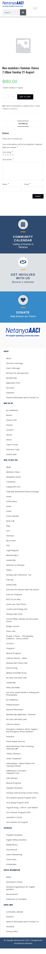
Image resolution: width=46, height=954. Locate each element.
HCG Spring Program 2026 (17, 802)
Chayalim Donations (14, 788)
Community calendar (14, 912)
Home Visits (11, 859)
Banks (8, 877)
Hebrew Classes (13, 724)
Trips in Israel (12, 444)
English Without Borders (16, 840)
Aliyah (8, 467)
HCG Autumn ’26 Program (17, 822)
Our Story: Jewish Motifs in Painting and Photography (22, 693)
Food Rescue (11, 849)
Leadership (11, 560)
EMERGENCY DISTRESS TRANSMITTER (16, 771)
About (8, 358)
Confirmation (11, 501)
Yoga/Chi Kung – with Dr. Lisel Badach (22, 807)
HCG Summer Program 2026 (18, 812)
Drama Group (12, 668)
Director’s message (14, 363)
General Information (14, 709)
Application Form (13, 383)
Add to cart (25, 97)
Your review (7, 159)
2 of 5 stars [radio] (5, 155)
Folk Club (9, 579)
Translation (11, 481)
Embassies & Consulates (16, 899)
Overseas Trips (12, 449)
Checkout (10, 535)
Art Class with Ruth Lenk (16, 677)
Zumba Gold (11, 454)
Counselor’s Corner (14, 817)
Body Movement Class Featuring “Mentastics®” (20, 747)
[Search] (23, 12)
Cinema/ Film (11, 420)
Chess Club (10, 631)
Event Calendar (12, 516)
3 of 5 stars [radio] (8, 155)
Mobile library (12, 844)
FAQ (8, 545)
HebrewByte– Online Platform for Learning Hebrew (20, 764)
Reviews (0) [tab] (23, 124)
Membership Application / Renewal (20, 714)
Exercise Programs (14, 594)
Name (5, 184)
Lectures (10, 430)
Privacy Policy (12, 931)
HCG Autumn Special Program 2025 (21, 797)
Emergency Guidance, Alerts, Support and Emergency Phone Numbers (22, 730)
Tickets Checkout (13, 753)
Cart (8, 530)
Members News (13, 472)
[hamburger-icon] (35, 8)
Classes (9, 425)
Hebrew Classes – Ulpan (16, 658)
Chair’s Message (13, 368)
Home (8, 496)
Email (27, 184)
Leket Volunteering (14, 854)
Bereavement (12, 894)
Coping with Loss (13, 486)
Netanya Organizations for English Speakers (20, 888)
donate (23, 312)
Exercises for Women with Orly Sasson (22, 589)
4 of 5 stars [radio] (10, 155)
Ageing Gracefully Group (16, 673)
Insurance (10, 736)
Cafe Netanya (12, 778)
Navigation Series (13, 477)
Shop (8, 526)
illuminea (28, 943)
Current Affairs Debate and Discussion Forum (22, 620)
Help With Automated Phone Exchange (22, 491)
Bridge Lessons (12, 626)
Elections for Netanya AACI (17, 373)
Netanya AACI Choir (14, 614)
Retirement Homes (14, 882)
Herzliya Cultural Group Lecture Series (22, 793)
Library (9, 434)
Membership (11, 378)
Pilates (9, 570)
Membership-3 (12, 555)
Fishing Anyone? (13, 704)
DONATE (10, 916)
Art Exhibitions (12, 410)
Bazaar (9, 415)
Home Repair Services (15, 741)
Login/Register (12, 550)
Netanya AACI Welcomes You (18, 575)
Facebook (10, 926)
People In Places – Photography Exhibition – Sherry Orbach (19, 637)
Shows (9, 439)
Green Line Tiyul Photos (16, 604)
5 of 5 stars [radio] (12, 155)
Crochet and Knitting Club (16, 609)
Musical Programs (13, 653)
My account (11, 540)
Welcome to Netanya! (15, 565)
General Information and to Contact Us (22, 397)
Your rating (7, 152)
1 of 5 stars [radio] (3, 155)
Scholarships (11, 864)
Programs (10, 648)
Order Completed (13, 758)
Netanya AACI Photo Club (16, 663)
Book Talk (10, 521)
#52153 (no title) (13, 599)
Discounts (10, 387)
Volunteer (10, 392)
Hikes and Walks (13, 687)
